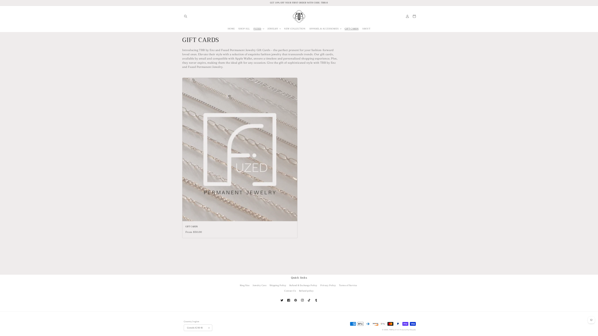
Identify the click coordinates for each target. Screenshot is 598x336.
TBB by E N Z (394, 330)
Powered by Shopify (408, 330)
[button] (185, 16)
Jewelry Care (259, 285)
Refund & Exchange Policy (303, 285)
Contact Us (290, 290)
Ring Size (244, 285)
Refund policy (306, 290)
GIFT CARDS (191, 226)
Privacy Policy (328, 285)
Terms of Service (348, 285)
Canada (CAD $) (195, 327)
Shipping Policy (278, 285)
